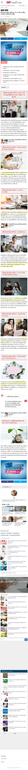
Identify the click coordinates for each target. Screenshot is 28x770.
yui (14, 498)
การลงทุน (3, 538)
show (7, 87)
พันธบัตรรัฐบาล (16, 533)
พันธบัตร (3, 533)
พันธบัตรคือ (9, 533)
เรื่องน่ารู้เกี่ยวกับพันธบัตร (15, 535)
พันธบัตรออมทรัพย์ (5, 535)
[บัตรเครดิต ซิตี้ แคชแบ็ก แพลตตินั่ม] (14, 51)
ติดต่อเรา (2, 761)
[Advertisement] (14, 655)
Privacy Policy (4, 758)
